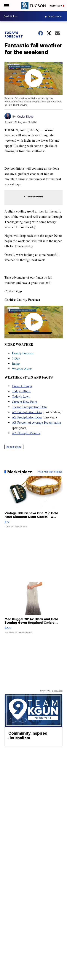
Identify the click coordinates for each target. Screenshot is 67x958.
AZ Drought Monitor (26, 433)
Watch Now (56, 6)
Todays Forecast (13, 34)
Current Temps (22, 386)
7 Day (16, 358)
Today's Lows (21, 396)
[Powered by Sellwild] (57, 691)
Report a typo (14, 446)
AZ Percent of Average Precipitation (36, 422)
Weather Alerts (22, 368)
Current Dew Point (24, 401)
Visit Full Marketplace (50, 472)
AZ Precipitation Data (27, 412)
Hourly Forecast (23, 353)
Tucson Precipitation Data (29, 406)
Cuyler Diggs (25, 116)
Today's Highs (21, 391)
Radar (16, 363)
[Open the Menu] (6, 5)
